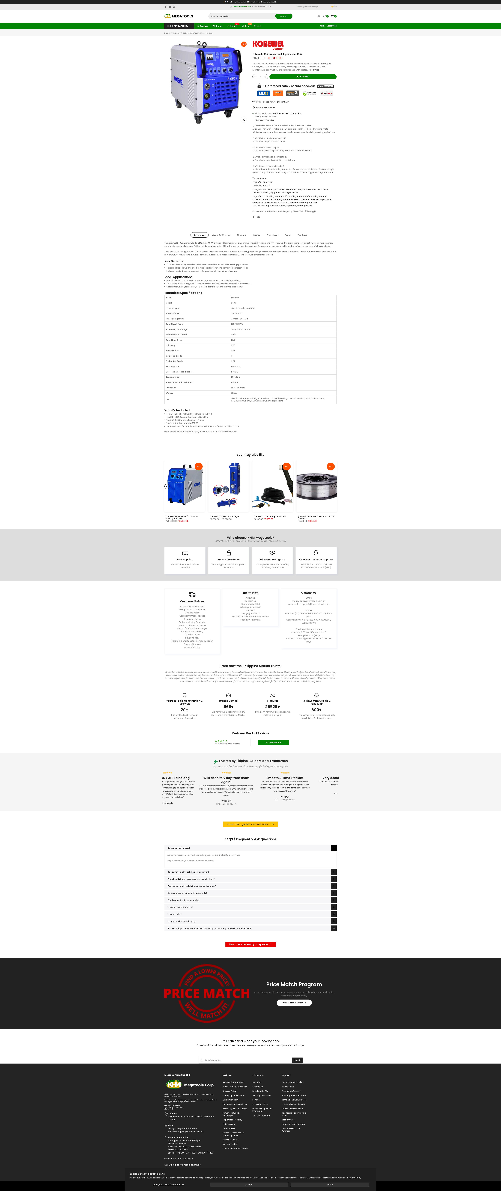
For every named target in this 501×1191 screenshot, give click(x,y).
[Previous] (167, 486)
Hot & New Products (311, 189)
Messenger (188, 1158)
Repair (288, 235)
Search (297, 1060)
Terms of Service (192, 644)
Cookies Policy (192, 612)
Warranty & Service (221, 235)
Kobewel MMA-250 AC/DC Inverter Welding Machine (182, 517)
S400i (285, 202)
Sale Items (257, 192)
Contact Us (250, 600)
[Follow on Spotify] (174, 6)
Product (204, 26)
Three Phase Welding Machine (303, 202)
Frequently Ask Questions (293, 1124)
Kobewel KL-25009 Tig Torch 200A (270, 516)
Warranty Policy (192, 431)
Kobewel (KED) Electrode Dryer (224, 516)
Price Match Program (293, 1002)
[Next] (334, 486)
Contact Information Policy (235, 1148)
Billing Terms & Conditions (192, 609)
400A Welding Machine (293, 196)
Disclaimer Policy (192, 619)
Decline (330, 1184)
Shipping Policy (192, 634)
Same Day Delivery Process (294, 1100)
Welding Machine (266, 182)
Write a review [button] (273, 742)
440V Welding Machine (315, 196)
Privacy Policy (355, 1178)
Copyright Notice (250, 613)
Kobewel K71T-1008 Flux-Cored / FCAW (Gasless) (316, 517)
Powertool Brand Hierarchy (294, 1104)
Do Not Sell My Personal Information (250, 616)
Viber (179, 1158)
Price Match (272, 235)
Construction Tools (261, 199)
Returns (256, 235)
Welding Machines (290, 192)
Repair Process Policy (192, 631)
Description (199, 235)
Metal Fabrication (274, 202)
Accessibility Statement (192, 606)
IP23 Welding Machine (280, 199)
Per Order (302, 235)
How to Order (288, 1086)
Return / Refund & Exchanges (192, 628)
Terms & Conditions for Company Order (192, 640)
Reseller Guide (288, 1120)
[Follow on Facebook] (165, 6)
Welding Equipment (272, 192)
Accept (249, 1184)
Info (259, 26)
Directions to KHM (250, 604)
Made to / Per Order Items (192, 625)
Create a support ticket (292, 1082)
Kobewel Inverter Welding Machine (315, 199)
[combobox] (242, 16)
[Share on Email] (258, 217)
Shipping (241, 235)
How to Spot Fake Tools (292, 1109)
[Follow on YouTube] (170, 6)
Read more (314, 70)
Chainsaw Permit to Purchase (291, 1129)
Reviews (250, 610)
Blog (248, 25)
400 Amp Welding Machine (270, 196)
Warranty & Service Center (294, 1095)
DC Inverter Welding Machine (288, 189)
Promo (234, 25)
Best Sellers (268, 189)
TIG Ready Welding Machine (265, 205)
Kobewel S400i (259, 202)
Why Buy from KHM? (250, 607)
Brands (219, 26)
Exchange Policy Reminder (192, 622)
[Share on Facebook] (253, 217)
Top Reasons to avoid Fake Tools (294, 1114)
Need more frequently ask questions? (250, 944)
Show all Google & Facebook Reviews (248, 824)
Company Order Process (192, 615)
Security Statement (250, 619)
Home (167, 33)
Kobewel (263, 178)
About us (250, 597)
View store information (264, 120)
